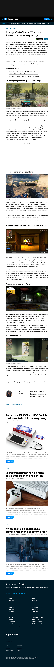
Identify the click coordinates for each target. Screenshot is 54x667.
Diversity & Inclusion (9, 650)
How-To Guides (35, 609)
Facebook (6, 593)
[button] (27, 241)
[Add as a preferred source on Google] (39, 39)
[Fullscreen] (46, 252)
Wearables (34, 600)
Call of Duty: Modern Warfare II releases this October (22, 71)
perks (21, 204)
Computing (11, 600)
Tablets (33, 598)
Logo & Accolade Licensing (14, 625)
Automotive (11, 611)
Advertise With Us (12, 621)
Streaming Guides (36, 605)
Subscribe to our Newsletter (37, 617)
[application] (27, 241)
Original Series (35, 611)
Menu (2, 19)
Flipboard (24, 593)
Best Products (35, 607)
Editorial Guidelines (13, 623)
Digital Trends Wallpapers (37, 621)
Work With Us (8, 648)
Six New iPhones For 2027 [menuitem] (22, 23)
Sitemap (18, 650)
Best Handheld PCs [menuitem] (41, 23)
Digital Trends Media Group (13, 658)
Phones (10, 598)
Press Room (19, 648)
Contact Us (11, 619)
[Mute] (44, 252)
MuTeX (11, 56)
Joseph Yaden (9, 39)
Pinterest (19, 593)
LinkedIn (22, 593)
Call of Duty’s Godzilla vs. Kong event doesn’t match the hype (24, 76)
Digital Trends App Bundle (37, 625)
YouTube (14, 593)
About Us (11, 617)
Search (51, 19)
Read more (10, 461)
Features (7, 404)
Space (33, 603)
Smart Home (11, 607)
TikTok (16, 593)
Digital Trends (8, 21)
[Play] (7, 252)
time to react (35, 266)
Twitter (11, 593)
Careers (7, 645)
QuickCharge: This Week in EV (17, 404)
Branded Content (35, 619)
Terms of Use (8, 652)
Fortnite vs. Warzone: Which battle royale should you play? (23, 73)
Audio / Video (12, 605)
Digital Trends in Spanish (37, 623)
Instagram (9, 593)
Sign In (46, 19)
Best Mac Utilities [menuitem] (32, 23)
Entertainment (12, 609)
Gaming (10, 603)
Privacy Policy (19, 645)
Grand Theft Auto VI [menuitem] (11, 23)
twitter (14, 395)
